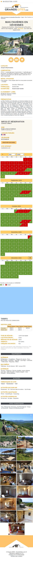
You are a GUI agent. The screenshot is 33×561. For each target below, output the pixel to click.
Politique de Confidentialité (16, 554)
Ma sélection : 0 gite (10, 1)
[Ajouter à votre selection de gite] (22, 62)
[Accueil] (16, 7)
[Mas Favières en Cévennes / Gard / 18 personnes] (16, 55)
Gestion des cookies (16, 556)
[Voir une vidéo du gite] (16, 62)
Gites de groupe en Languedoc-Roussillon (10, 17)
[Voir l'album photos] (11, 62)
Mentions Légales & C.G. (16, 553)
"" (3, 383)
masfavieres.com (5, 148)
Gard (22, 17)
